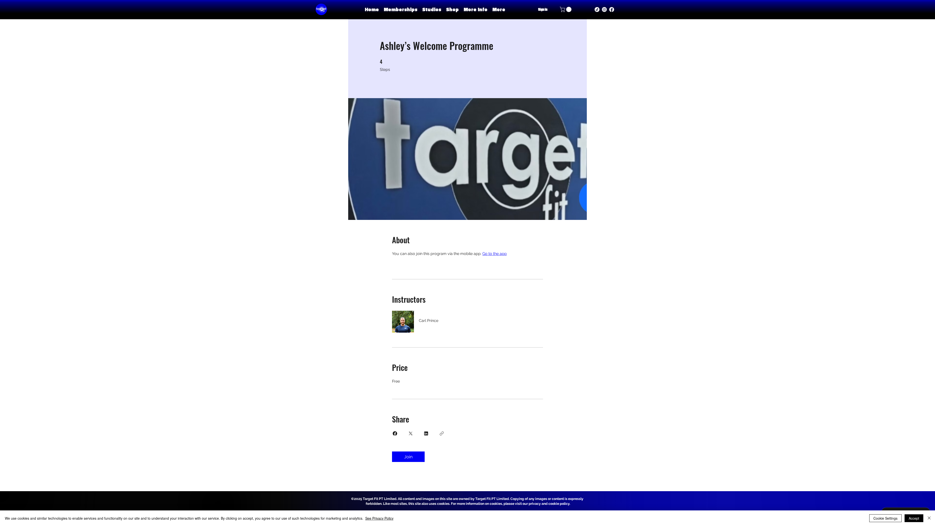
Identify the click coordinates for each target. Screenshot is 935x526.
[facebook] (611, 9)
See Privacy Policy (379, 518)
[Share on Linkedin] (426, 433)
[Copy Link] (442, 433)
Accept (914, 518)
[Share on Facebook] (395, 433)
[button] (432, 9)
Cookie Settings (885, 518)
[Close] (929, 518)
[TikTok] (597, 9)
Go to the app (494, 253)
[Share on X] (410, 433)
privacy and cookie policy (549, 504)
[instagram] (604, 9)
